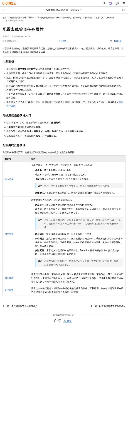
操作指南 (89, 17)
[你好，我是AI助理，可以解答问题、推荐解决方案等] (110, 3)
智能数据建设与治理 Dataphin (21, 17)
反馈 (69, 320)
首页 (4, 17)
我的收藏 (117, 40)
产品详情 (62, 40)
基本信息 (9, 179)
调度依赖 (9, 277)
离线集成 (110, 17)
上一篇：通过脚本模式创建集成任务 (19, 305)
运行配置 (9, 290)
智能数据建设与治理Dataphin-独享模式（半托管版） (60, 17)
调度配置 (9, 233)
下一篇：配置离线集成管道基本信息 (108, 305)
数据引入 (99, 17)
